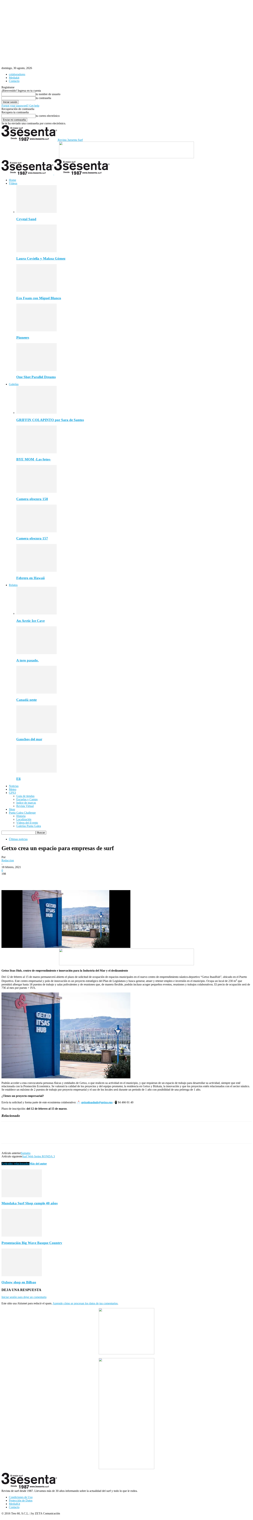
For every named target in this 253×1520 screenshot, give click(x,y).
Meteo (12, 789)
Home (12, 180)
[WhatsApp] (47, 879)
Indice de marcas (26, 802)
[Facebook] (7, 879)
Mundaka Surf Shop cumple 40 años (29, 1203)
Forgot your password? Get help (20, 105)
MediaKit (14, 1503)
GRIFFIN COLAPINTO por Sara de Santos (50, 420)
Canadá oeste (26, 700)
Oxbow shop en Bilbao (18, 1282)
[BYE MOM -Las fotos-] (36, 452)
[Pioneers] (36, 330)
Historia (21, 816)
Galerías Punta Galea (28, 826)
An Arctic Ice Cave (30, 621)
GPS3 (12, 792)
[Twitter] (21, 879)
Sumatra (25, 1153)
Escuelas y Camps (27, 799)
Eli (18, 779)
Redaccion (7, 860)
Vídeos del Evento (27, 822)
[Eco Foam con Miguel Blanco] (36, 290)
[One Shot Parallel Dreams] (36, 369)
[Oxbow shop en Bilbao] (21, 1275)
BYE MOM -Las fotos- (33, 459)
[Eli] (36, 771)
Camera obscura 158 (32, 499)
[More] (61, 879)
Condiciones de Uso (21, 1497)
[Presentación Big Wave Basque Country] (21, 1235)
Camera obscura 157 (32, 538)
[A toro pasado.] (36, 653)
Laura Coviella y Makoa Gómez (40, 258)
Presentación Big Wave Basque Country (31, 1243)
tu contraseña (43, 98)
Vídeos (13, 183)
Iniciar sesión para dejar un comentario (23, 1297)
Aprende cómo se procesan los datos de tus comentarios (85, 1303)
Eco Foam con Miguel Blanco (38, 298)
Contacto (14, 81)
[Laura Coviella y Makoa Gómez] (36, 251)
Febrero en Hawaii (30, 578)
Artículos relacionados (15, 1163)
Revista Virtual (25, 806)
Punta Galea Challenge (22, 812)
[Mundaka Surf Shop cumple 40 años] (21, 1196)
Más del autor (38, 1163)
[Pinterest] (34, 879)
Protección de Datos (20, 1500)
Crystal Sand (26, 219)
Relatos (13, 585)
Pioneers (22, 337)
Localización (23, 819)
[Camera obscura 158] (36, 491)
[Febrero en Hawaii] (36, 570)
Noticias (14, 786)
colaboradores (17, 74)
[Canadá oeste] (36, 692)
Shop (12, 809)
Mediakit (14, 77)
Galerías (14, 384)
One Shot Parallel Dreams (36, 377)
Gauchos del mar (29, 739)
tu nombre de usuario (48, 94)
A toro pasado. (27, 660)
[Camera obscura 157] (36, 531)
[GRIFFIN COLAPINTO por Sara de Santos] (36, 412)
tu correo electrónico (48, 115)
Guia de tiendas (25, 796)
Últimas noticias (18, 839)
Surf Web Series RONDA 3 (38, 1156)
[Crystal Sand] (36, 211)
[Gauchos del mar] (36, 732)
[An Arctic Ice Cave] (36, 613)
